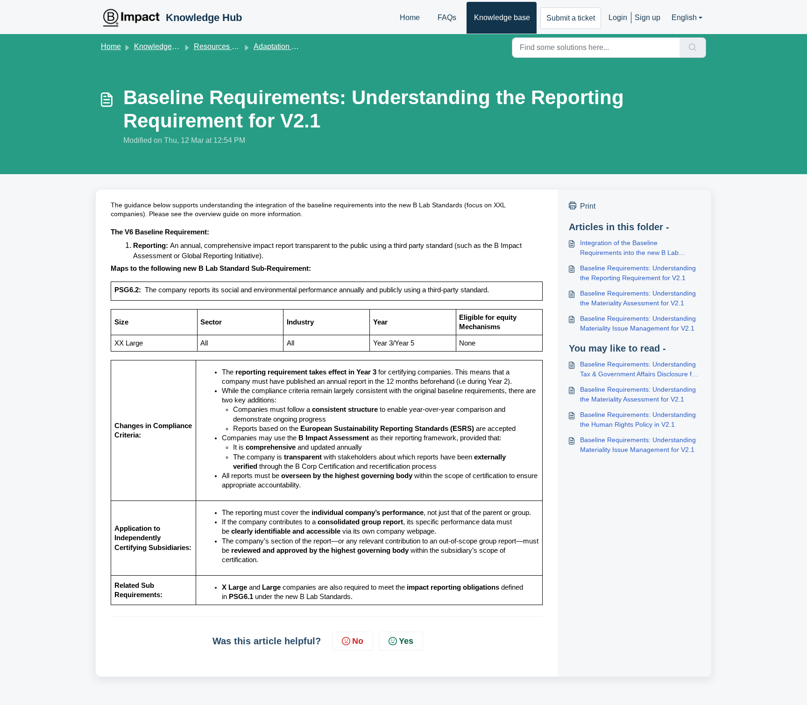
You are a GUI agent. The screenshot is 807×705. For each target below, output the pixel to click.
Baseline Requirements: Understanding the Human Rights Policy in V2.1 (638, 419)
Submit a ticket (570, 18)
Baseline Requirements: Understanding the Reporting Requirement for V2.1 (638, 273)
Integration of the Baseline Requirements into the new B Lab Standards (629, 248)
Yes (406, 641)
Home (410, 17)
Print (587, 206)
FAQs (447, 17)
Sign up (647, 17)
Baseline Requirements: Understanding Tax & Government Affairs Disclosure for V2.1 (639, 369)
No (357, 641)
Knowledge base (502, 17)
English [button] (684, 17)
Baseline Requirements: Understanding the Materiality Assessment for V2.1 (638, 298)
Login (618, 17)
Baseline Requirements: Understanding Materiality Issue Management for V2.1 (638, 323)
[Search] (693, 47)
